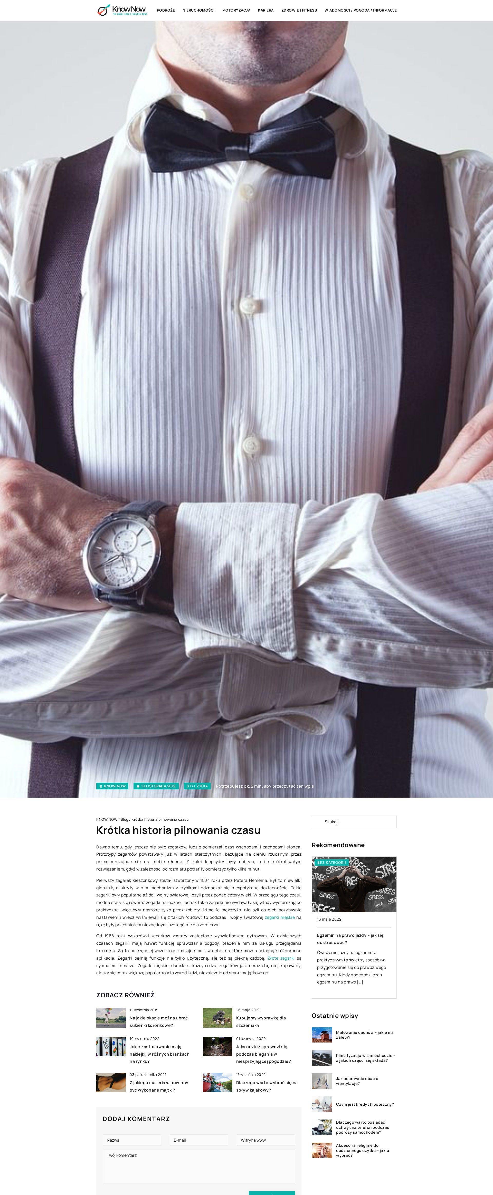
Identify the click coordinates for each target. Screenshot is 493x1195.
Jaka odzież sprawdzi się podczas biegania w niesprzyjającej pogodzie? (263, 1054)
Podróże (166, 10)
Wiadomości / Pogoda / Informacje (361, 10)
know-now (115, 786)
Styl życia (197, 785)
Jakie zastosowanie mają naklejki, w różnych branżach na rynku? (159, 1054)
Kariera (266, 10)
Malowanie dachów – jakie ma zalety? (365, 1035)
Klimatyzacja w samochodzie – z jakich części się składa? (365, 1058)
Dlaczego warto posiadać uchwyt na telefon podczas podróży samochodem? (362, 1127)
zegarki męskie (280, 917)
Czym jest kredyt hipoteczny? (365, 1104)
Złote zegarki (281, 958)
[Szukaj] (318, 822)
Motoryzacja (236, 10)
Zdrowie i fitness (299, 10)
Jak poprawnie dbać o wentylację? (357, 1081)
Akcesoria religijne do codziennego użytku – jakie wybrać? (362, 1150)
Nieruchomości (199, 10)
